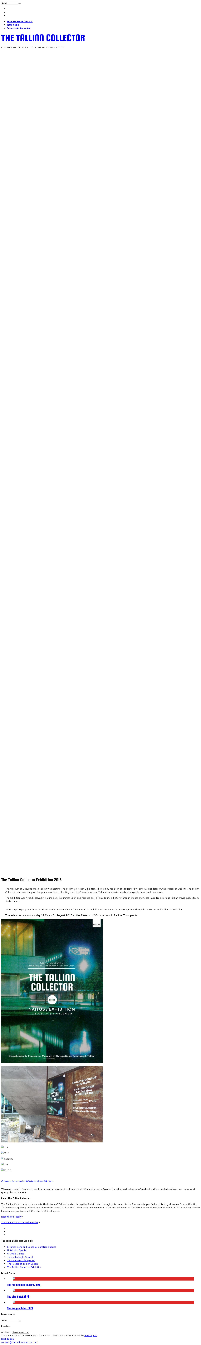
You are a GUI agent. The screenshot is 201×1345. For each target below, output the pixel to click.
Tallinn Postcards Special (21, 1260)
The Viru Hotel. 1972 (18, 1296)
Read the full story (11, 1216)
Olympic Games (15, 1253)
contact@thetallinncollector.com (19, 1342)
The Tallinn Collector (43, 37)
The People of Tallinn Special (23, 1263)
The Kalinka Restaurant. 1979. (24, 1284)
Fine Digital (90, 1335)
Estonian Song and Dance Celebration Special (31, 1246)
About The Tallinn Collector (20, 21)
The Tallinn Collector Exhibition (24, 1267)
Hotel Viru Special (17, 1250)
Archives (5, 1332)
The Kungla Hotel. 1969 (20, 1308)
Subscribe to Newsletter (18, 28)
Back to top (7, 1338)
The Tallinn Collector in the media (19, 1222)
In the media (13, 25)
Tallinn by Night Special (20, 1257)
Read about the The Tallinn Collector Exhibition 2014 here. (27, 1181)
